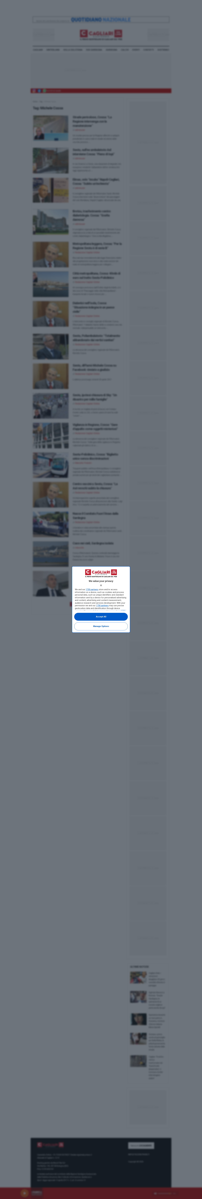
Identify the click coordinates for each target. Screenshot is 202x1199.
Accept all (101, 616)
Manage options (101, 626)
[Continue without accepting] (101, 585)
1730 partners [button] (92, 589)
